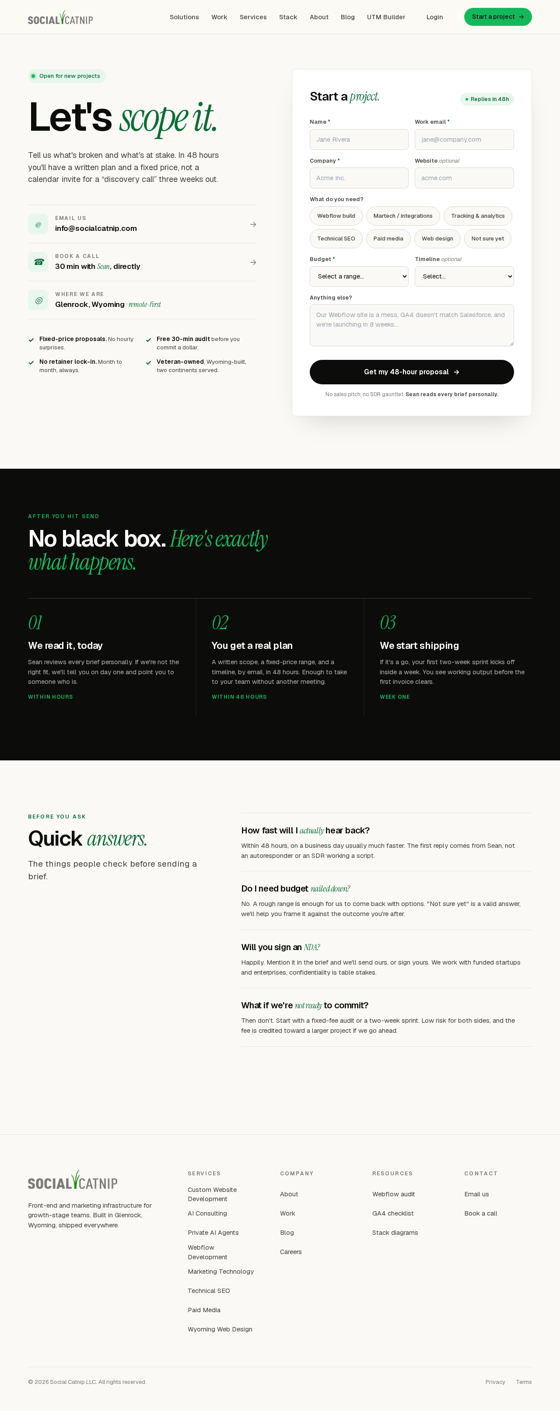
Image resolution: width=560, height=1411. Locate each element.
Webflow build (336, 215)
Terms (524, 1382)
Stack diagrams (395, 1232)
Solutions (184, 17)
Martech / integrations (403, 215)
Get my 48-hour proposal (412, 371)
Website (437, 160)
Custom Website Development (212, 1194)
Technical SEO (336, 238)
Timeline (438, 259)
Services (253, 17)
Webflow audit (393, 1194)
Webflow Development (208, 1252)
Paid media (388, 238)
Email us (476, 1194)
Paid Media (204, 1310)
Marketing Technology (221, 1271)
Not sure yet (488, 238)
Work (219, 17)
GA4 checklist (393, 1213)
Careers (291, 1251)
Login (435, 17)
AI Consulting (207, 1213)
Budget (322, 259)
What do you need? (337, 199)
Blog (348, 17)
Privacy (495, 1382)
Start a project (498, 17)
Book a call (480, 1213)
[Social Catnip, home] (60, 17)
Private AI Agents (213, 1232)
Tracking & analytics (478, 215)
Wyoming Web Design (220, 1329)
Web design (437, 238)
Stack (288, 17)
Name (320, 121)
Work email (432, 121)
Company (325, 160)
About (319, 17)
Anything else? (331, 297)
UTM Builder (386, 17)
